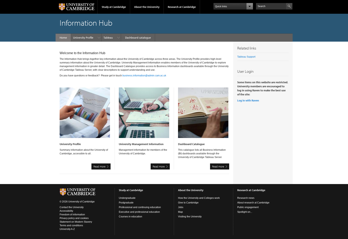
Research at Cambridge (182, 7)
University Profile (83, 37)
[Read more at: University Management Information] (144, 114)
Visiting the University (190, 216)
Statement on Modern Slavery (76, 221)
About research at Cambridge (253, 202)
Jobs (180, 207)
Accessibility (66, 211)
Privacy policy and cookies (74, 218)
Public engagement (248, 207)
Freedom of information (72, 214)
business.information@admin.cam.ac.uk (144, 75)
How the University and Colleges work (199, 198)
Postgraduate (126, 202)
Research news (245, 198)
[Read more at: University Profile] (85, 114)
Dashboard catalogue (138, 37)
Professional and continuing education (140, 207)
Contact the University (72, 207)
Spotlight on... (244, 212)
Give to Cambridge (188, 202)
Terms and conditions (71, 225)
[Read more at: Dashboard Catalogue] (203, 114)
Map (180, 212)
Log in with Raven (248, 100)
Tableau (108, 37)
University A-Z (67, 229)
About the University (147, 7)
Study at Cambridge (114, 7)
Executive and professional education (139, 212)
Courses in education (130, 216)
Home (63, 37)
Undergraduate (127, 198)
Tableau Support (246, 56)
